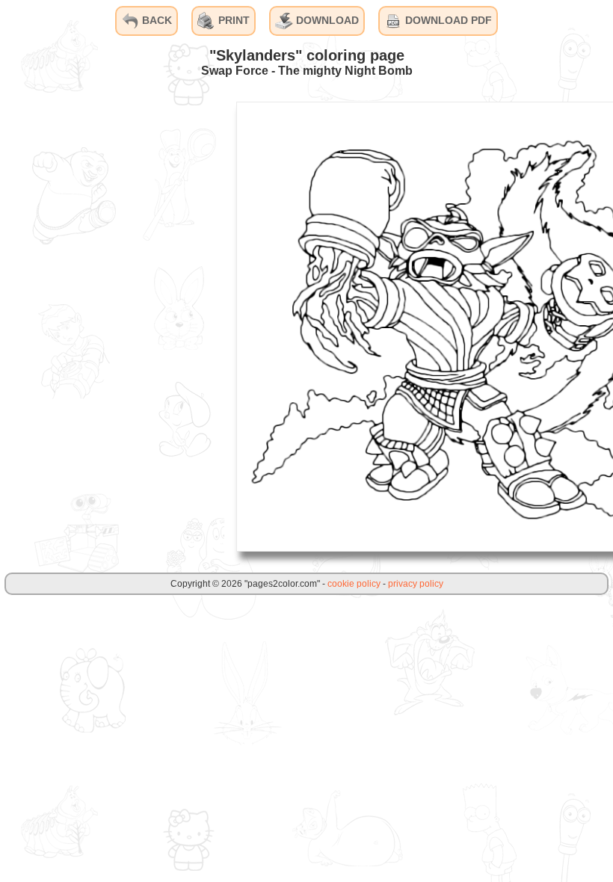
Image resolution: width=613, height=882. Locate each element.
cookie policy (354, 584)
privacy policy (415, 584)
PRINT (232, 20)
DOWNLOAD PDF (447, 20)
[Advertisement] (112, 326)
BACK (155, 20)
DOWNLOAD (326, 20)
